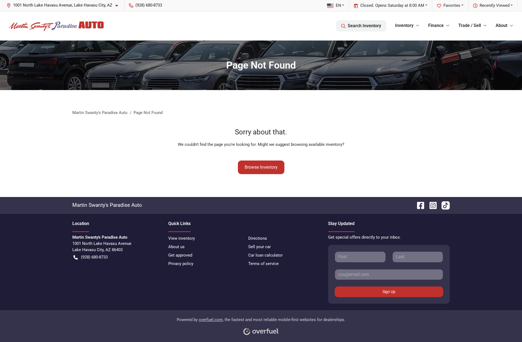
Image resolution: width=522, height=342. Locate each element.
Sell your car (259, 246)
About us (176, 246)
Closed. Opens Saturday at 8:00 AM (392, 5)
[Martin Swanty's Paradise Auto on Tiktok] (443, 205)
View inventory (181, 238)
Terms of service (263, 263)
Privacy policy (180, 263)
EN (338, 5)
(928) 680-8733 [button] (148, 5)
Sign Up (389, 291)
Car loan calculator (265, 255)
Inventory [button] (404, 25)
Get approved (180, 255)
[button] (64, 5)
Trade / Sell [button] (469, 25)
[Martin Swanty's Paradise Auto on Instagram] (431, 205)
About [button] (501, 25)
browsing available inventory (316, 144)
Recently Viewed (494, 5)
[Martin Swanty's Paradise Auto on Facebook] (418, 205)
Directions (257, 238)
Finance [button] (436, 25)
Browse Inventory (261, 167)
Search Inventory (364, 25)
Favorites (451, 5)
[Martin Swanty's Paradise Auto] (56, 25)
